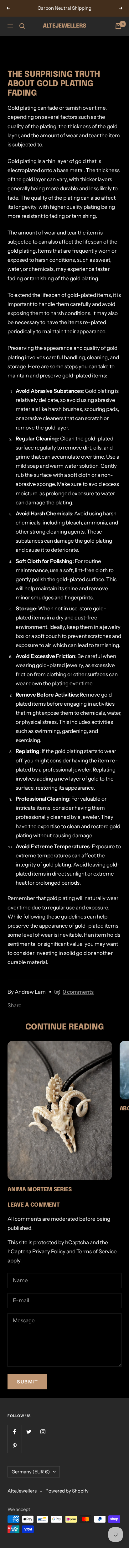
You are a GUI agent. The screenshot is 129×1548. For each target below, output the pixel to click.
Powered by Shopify (67, 1491)
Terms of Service (96, 1251)
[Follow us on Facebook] (15, 1432)
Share (15, 1005)
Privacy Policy (48, 1251)
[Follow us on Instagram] (43, 1432)
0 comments (78, 992)
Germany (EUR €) (31, 1472)
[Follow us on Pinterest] (15, 1446)
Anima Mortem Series (39, 1190)
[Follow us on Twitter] (29, 1432)
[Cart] (118, 26)
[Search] (22, 26)
